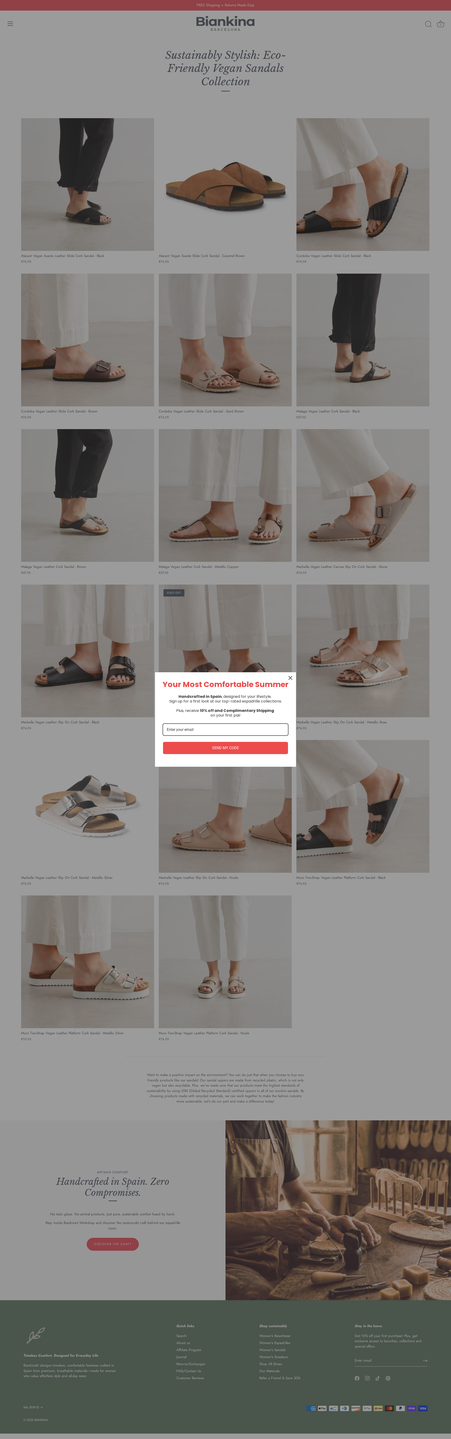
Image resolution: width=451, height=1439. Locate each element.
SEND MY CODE (225, 748)
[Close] (290, 678)
